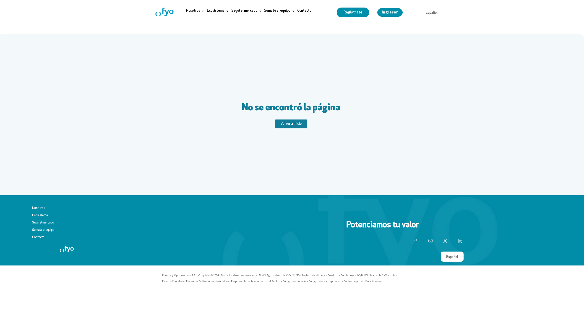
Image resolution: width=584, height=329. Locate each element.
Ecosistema (40, 215)
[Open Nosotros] (203, 11)
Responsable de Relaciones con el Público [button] (255, 281)
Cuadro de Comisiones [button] (341, 275)
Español (432, 13)
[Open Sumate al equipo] (293, 11)
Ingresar (390, 12)
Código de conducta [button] (294, 281)
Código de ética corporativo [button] (325, 281)
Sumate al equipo (43, 229)
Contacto (38, 237)
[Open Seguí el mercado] (260, 11)
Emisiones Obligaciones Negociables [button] (207, 281)
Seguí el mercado (43, 222)
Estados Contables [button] (173, 281)
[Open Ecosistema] (227, 11)
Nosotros (38, 208)
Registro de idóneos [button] (313, 275)
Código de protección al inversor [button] (363, 281)
